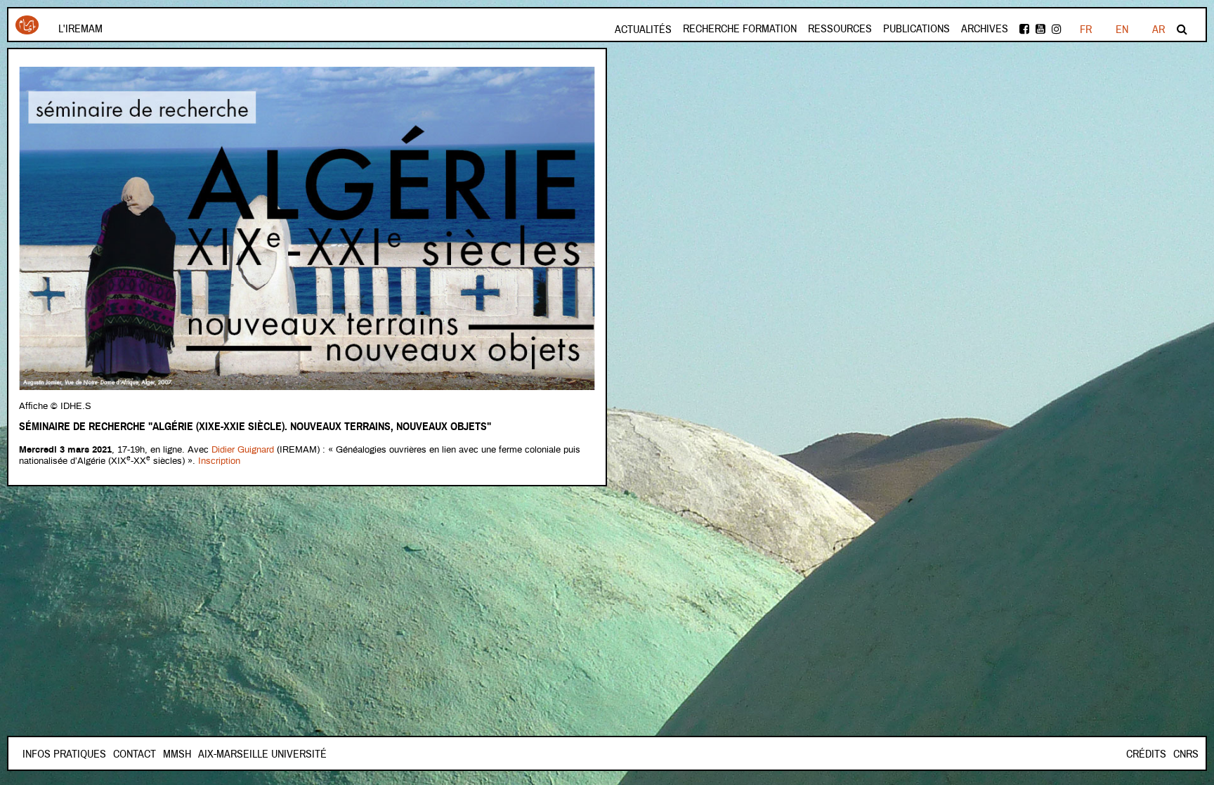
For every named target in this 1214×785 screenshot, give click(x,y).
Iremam (27, 30)
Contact (134, 754)
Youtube (1041, 29)
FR (1086, 29)
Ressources (840, 29)
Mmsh (177, 754)
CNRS (1186, 754)
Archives (984, 29)
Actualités (643, 29)
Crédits (1146, 754)
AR (1158, 29)
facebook (1025, 29)
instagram (1058, 29)
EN (1122, 29)
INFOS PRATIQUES (64, 754)
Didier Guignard (242, 450)
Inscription (219, 461)
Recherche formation (740, 29)
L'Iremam (80, 29)
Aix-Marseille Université (262, 754)
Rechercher (1183, 29)
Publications (916, 29)
